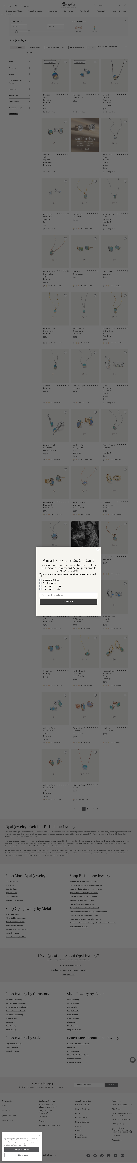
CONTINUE (68, 602)
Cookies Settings (21, 1155)
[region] (22, 1146)
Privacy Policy (22, 1145)
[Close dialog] (98, 549)
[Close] (39, 1135)
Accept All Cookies (22, 1149)
